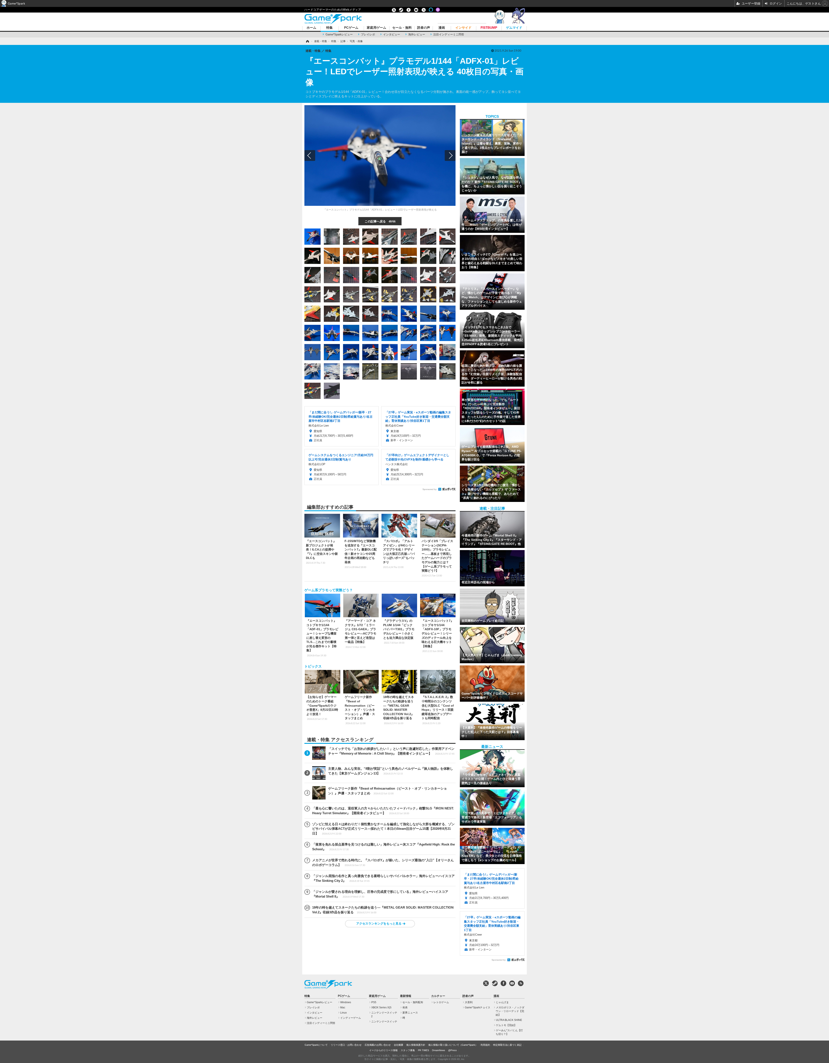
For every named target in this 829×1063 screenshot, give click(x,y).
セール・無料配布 (412, 1002)
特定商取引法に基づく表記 (507, 1045)
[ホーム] (307, 41)
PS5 (373, 1002)
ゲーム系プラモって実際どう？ (328, 590)
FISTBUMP (489, 27)
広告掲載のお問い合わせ (378, 1045)
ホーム (311, 27)
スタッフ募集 (408, 1050)
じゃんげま (502, 1002)
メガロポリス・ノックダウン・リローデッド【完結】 (510, 1011)
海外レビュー (416, 34)
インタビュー (391, 34)
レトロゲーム (441, 1002)
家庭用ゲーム (376, 27)
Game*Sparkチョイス (477, 1007)
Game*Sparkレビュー (339, 34)
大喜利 (469, 1002)
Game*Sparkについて (316, 1045)
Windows (345, 1002)
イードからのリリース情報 (383, 1050)
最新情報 (405, 996)
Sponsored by (429, 489)
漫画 (441, 27)
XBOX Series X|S (381, 1007)
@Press (452, 1050)
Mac (342, 1007)
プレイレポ (368, 34)
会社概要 (398, 1045)
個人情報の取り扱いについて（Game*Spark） (453, 1045)
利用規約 (485, 1045)
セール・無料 (402, 27)
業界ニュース (410, 1012)
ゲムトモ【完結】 (506, 1025)
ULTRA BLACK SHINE (509, 1020)
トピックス (313, 666)
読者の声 (423, 27)
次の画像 (450, 155)
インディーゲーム (350, 1017)
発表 (405, 1007)
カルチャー (438, 996)
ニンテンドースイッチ (384, 1021)
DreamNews (438, 1050)
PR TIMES (423, 1050)
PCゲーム (351, 27)
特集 (329, 27)
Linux (343, 1012)
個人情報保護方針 (415, 1045)
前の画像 (309, 155)
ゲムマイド (514, 27)
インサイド (463, 27)
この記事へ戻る (380, 221)
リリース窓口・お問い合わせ (346, 1045)
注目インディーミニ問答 (448, 34)
